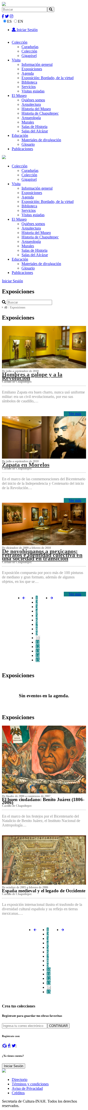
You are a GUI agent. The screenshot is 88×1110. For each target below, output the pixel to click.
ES (9, 21)
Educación (20, 135)
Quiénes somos (33, 100)
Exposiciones (32, 69)
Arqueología (31, 118)
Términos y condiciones (30, 1084)
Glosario (28, 144)
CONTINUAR (58, 1026)
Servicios (29, 87)
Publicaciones (22, 149)
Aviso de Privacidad (27, 1088)
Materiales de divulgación (41, 140)
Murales (28, 122)
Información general (37, 64)
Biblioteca (29, 82)
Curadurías (30, 47)
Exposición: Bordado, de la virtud (48, 78)
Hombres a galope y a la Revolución (32, 376)
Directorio (19, 1079)
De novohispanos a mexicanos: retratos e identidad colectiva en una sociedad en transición (42, 554)
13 (38, 651)
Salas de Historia (34, 127)
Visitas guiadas (33, 91)
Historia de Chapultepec (40, 113)
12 (38, 647)
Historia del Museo (36, 109)
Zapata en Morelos (25, 465)
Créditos (18, 1093)
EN (20, 21)
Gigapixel (29, 56)
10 (38, 638)
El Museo (19, 95)
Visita (16, 60)
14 (38, 655)
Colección (19, 42)
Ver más (75, 414)
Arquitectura (31, 104)
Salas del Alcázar (35, 131)
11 (37, 642)
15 (38, 660)
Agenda (28, 73)
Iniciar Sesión (27, 30)
